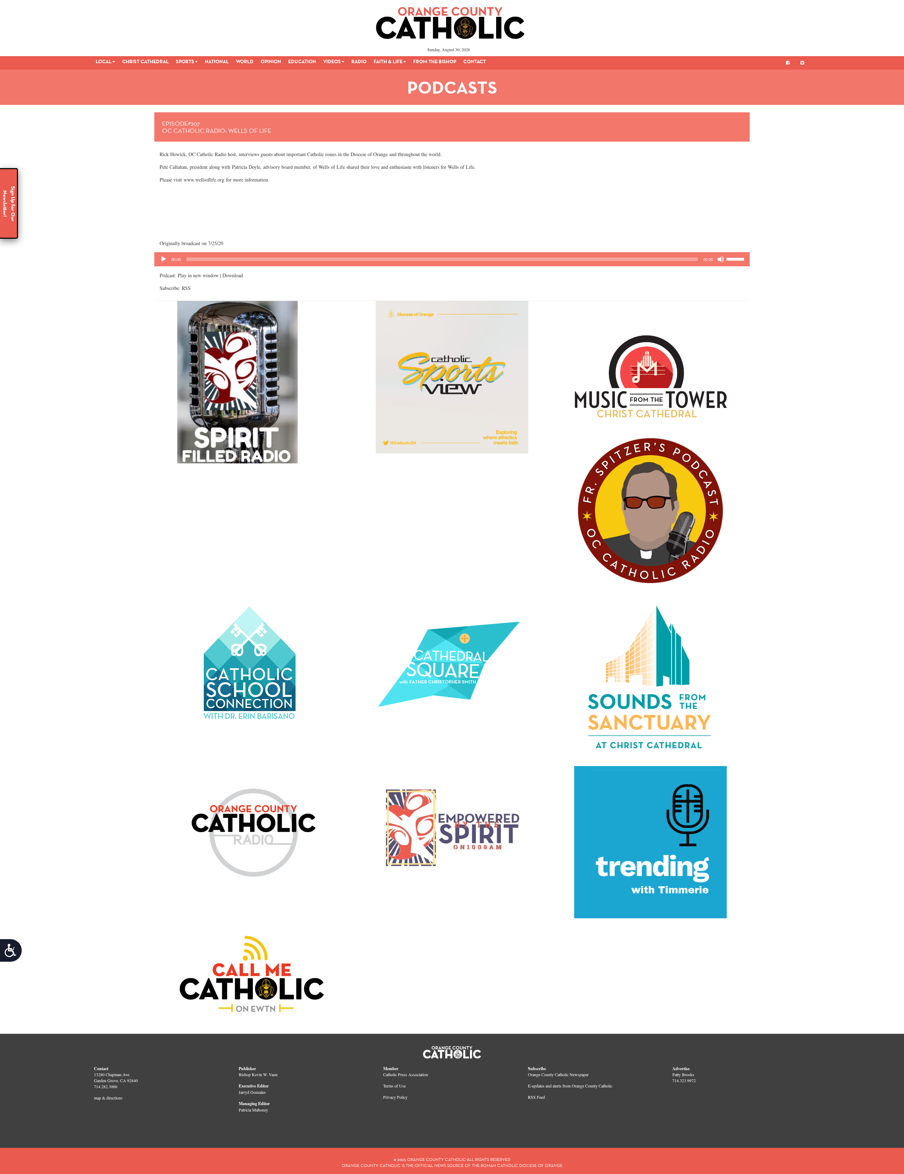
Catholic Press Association (405, 1074)
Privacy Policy (395, 1097)
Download (232, 275)
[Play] (163, 259)
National (217, 61)
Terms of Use (394, 1086)
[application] (452, 259)
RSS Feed (536, 1097)
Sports (185, 61)
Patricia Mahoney (253, 1110)
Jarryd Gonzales (252, 1092)
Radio (359, 61)
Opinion (271, 61)
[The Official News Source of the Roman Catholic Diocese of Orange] (450, 20)
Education (302, 61)
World (245, 61)
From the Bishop (434, 61)
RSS (186, 288)
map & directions (108, 1098)
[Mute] (720, 259)
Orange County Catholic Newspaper (558, 1074)
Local (104, 61)
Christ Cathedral (145, 61)
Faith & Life (388, 61)
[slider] (736, 258)
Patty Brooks (683, 1074)
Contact (474, 61)
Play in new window (198, 275)
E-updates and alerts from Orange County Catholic (570, 1086)
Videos (332, 61)
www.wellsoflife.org (203, 179)
